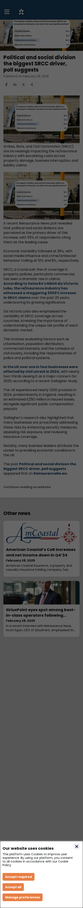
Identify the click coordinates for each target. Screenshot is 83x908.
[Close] (77, 846)
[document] (41, 874)
